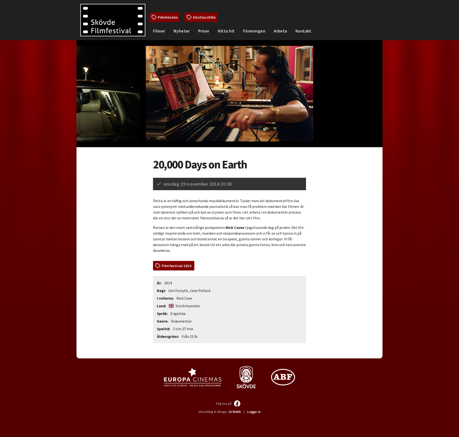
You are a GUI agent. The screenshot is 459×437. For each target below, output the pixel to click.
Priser (203, 31)
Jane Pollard (200, 290)
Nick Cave (184, 298)
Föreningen (254, 31)
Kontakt (303, 31)
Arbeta (280, 31)
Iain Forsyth (178, 290)
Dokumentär (181, 321)
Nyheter (182, 31)
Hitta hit (226, 31)
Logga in (254, 412)
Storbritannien (187, 305)
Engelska (178, 313)
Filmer (159, 31)
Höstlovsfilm (204, 17)
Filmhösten (168, 17)
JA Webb (234, 412)
